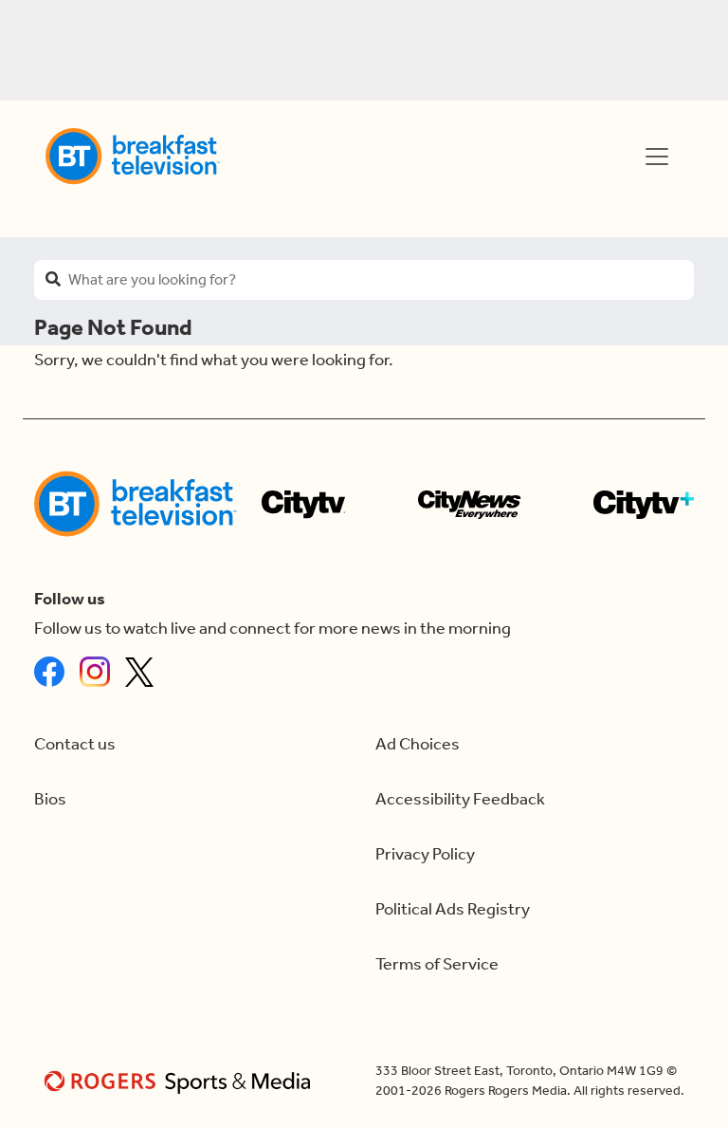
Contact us (75, 744)
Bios (50, 799)
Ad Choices (417, 744)
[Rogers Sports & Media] (180, 1081)
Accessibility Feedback (460, 799)
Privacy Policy (425, 854)
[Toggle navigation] (656, 157)
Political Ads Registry (452, 909)
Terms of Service (437, 964)
